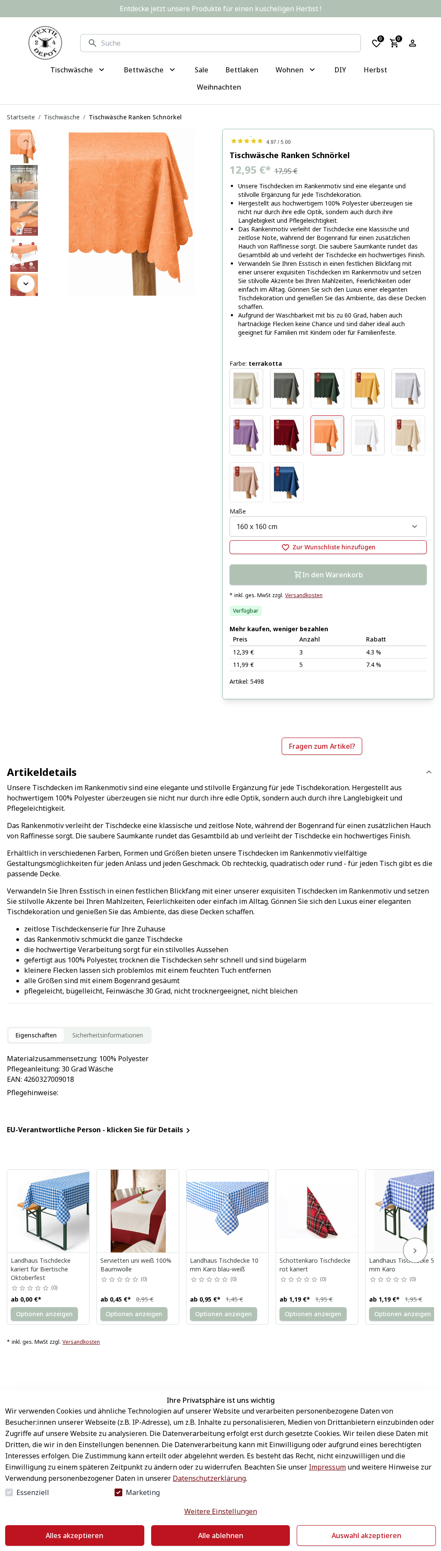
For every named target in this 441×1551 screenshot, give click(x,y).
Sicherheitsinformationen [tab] (107, 1035)
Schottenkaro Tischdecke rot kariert (315, 1264)
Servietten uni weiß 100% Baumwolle (135, 1264)
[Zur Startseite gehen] (45, 43)
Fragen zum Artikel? (322, 746)
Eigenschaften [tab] (36, 1035)
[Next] (25, 284)
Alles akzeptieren (74, 1535)
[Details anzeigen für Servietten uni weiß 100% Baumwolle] (138, 1211)
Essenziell (32, 1492)
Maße (238, 511)
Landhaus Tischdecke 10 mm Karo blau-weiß (224, 1264)
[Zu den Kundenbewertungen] (328, 141)
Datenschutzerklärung (209, 1478)
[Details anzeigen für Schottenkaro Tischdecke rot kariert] (317, 1211)
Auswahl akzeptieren (366, 1535)
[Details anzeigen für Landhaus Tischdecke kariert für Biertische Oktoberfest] (48, 1211)
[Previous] (25, 140)
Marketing (143, 1492)
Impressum (327, 1467)
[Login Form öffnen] (412, 43)
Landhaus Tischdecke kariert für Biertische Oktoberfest (41, 1269)
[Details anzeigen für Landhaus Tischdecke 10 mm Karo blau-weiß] (227, 1211)
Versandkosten (304, 595)
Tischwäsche (62, 117)
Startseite (21, 117)
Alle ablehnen (220, 1535)
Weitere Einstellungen (220, 1511)
